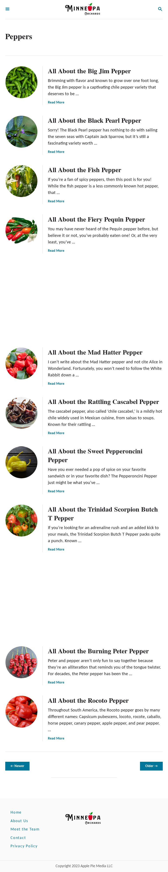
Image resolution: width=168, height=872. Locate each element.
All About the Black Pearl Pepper (94, 120)
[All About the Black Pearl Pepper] (21, 132)
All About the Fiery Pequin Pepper (96, 219)
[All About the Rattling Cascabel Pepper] (21, 413)
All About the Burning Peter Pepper (98, 650)
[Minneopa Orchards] (83, 9)
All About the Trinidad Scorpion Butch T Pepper (103, 513)
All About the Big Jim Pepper (89, 70)
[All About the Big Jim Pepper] (21, 82)
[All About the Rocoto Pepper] (21, 712)
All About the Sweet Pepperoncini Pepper (95, 455)
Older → (151, 766)
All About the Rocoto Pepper (88, 700)
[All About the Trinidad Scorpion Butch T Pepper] (21, 520)
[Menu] (7, 9)
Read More (56, 102)
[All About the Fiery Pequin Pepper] (21, 230)
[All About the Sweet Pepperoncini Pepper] (21, 462)
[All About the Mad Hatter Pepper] (21, 363)
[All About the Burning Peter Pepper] (21, 662)
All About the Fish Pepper (84, 169)
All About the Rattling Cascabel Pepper (103, 401)
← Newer (17, 766)
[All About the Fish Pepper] (21, 181)
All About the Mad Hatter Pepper (95, 352)
